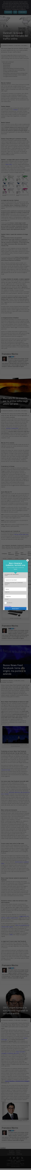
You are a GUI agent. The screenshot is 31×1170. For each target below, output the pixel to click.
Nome (6, 584)
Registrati (15, 608)
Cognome (7, 591)
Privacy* (7, 599)
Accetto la (9, 602)
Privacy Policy (8, 606)
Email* (6, 575)
